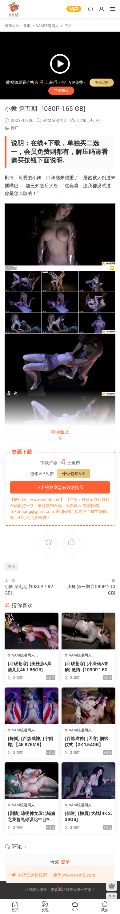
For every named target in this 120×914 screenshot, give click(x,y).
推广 (15, 127)
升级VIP (101, 82)
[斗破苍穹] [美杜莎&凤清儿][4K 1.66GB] (29, 666)
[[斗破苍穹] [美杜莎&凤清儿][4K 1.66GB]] (31, 631)
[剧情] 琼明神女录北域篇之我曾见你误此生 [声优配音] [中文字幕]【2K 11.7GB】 (31, 817)
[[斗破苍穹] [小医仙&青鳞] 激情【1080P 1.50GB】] (88, 631)
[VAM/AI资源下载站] (14, 9)
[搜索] (90, 9)
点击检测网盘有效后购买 (60, 487)
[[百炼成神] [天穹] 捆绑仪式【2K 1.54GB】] (88, 705)
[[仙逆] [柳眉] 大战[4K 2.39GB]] (88, 780)
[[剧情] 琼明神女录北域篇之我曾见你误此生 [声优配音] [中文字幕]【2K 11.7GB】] (31, 780)
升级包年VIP (74, 473)
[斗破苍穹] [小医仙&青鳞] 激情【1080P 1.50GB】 (88, 667)
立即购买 (61, 90)
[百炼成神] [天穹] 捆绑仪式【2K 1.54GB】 (86, 741)
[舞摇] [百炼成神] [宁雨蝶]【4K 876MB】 (30, 741)
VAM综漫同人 (54, 120)
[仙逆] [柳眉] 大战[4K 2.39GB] (88, 816)
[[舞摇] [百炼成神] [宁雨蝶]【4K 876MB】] (31, 705)
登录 (65, 862)
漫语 (11, 566)
